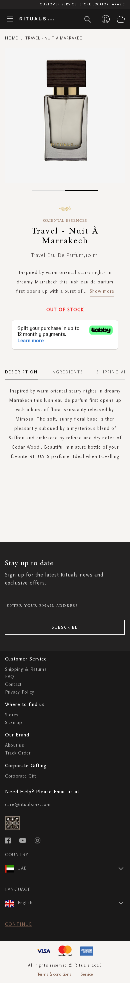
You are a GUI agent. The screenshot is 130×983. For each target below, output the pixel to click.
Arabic (118, 4)
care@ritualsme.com (28, 804)
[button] (48, 190)
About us (14, 745)
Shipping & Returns (26, 669)
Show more (102, 291)
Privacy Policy (19, 692)
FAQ (9, 677)
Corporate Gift (20, 776)
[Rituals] (34, 19)
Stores (12, 715)
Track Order (18, 753)
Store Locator (94, 4)
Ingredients (67, 372)
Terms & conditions (54, 974)
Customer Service (58, 4)
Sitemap (13, 722)
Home (11, 38)
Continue (18, 924)
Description (21, 372)
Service (87, 974)
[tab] (24, 369)
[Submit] (87, 19)
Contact (13, 684)
